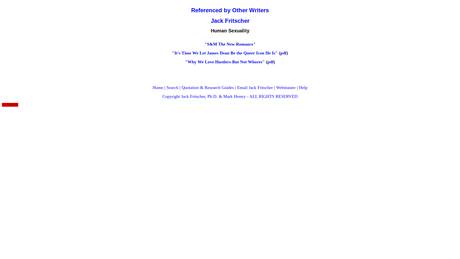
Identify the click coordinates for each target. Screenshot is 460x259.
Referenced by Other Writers (230, 10)
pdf (283, 53)
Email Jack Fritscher (255, 87)
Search (172, 87)
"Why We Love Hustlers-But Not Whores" (225, 61)
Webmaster (286, 87)
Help (303, 87)
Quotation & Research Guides (208, 87)
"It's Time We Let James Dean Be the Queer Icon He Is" (225, 53)
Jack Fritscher (230, 21)
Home (158, 87)
